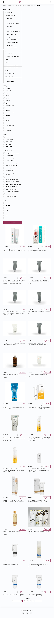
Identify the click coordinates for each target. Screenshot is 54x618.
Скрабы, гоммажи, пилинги (13, 31)
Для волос (9, 53)
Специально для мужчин (13, 56)
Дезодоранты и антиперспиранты (14, 23)
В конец (40, 600)
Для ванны (9, 26)
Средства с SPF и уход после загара (14, 37)
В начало (14, 600)
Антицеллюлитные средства (14, 21)
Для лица (9, 12)
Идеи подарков (10, 81)
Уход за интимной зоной (13, 42)
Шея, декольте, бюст (12, 47)
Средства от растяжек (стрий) (14, 34)
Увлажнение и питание (12, 39)
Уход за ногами (11, 45)
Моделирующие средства (13, 29)
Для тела (9, 18)
